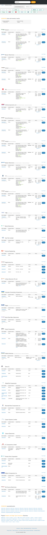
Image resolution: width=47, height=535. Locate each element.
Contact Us (18, 528)
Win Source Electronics (11, 487)
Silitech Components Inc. (11, 473)
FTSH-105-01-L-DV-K (33, 519)
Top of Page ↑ (44, 29)
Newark (14, 30)
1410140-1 (15, 517)
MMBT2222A (14, 519)
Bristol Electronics (9, 226)
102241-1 (14, 521)
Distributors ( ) (28, 6)
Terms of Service (15, 530)
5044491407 (27, 519)
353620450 (3, 33)
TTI (13, 176)
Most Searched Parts (27, 528)
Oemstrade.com (6, 2)
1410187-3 (7, 517)
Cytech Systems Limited (11, 419)
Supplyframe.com (28, 532)
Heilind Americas (17, 353)
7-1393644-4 (3, 521)
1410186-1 (19, 519)
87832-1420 (16, 520)
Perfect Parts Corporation (11, 456)
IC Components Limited (11, 444)
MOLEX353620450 (4, 377)
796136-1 (17, 521)
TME (12, 213)
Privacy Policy (9, 530)
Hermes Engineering (10, 251)
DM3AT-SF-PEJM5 (41, 520)
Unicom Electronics (10, 433)
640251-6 (35, 520)
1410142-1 (10, 521)
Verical (10, 68)
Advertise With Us (37, 530)
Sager (12, 305)
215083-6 (11, 517)
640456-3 (40, 517)
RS (13, 89)
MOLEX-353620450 (4, 467)
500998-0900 (3, 519)
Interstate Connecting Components (21, 292)
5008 (7, 521)
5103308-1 (11, 520)
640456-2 (36, 517)
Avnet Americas (12, 118)
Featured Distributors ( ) (19, 6)
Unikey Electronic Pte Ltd (11, 279)
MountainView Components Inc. (13, 405)
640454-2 (20, 520)
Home (2, 5)
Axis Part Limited (9, 238)
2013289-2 (7, 520)
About (22, 528)
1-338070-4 (40, 519)
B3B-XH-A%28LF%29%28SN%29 (28, 520)
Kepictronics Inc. (9, 262)
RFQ (43, 230)
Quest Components (10, 329)
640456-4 (23, 519)
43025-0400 (3, 520)
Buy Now (43, 34)
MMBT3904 (3, 517)
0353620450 (4, 180)
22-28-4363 (27, 517)
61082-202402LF (9, 519)
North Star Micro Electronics (12, 317)
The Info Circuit (34, 528)
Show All (37, 36)
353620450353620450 (4, 393)
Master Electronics (17, 163)
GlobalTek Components (11, 383)
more (21, 44)
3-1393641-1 (32, 517)
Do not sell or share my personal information (26, 530)
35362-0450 (4, 41)
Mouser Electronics (17, 55)
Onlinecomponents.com (18, 105)
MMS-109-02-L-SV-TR (21, 517)
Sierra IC (7, 366)
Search (33, 2)
